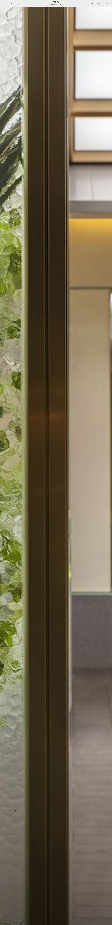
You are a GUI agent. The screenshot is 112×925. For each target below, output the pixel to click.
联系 (98, 3)
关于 (5, 3)
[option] (56, 466)
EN (107, 3)
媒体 (91, 3)
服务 (12, 3)
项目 (19, 3)
